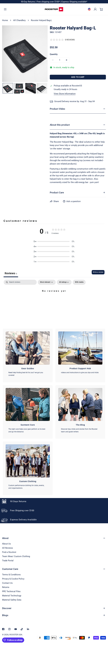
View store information (65, 94)
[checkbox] (79, 282)
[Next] (37, 54)
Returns (5, 587)
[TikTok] (22, 629)
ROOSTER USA (15, 634)
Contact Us (7, 583)
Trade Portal (8, 560)
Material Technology (11, 595)
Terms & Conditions (11, 574)
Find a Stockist (9, 552)
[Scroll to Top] (103, 636)
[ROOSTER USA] (54, 9)
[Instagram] (9, 629)
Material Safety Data (11, 600)
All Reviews (7, 548)
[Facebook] (3, 629)
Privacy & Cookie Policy (13, 579)
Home (5, 20)
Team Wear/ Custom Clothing (16, 556)
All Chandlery (19, 20)
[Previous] (12, 54)
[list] (25, 53)
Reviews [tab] (11, 273)
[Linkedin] (28, 629)
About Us (6, 543)
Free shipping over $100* (48, 1)
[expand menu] (5, 9)
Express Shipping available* (74, 1)
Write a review (98, 272)
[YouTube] (16, 629)
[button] (101, 9)
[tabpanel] (54, 301)
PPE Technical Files (11, 591)
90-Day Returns (28, 1)
